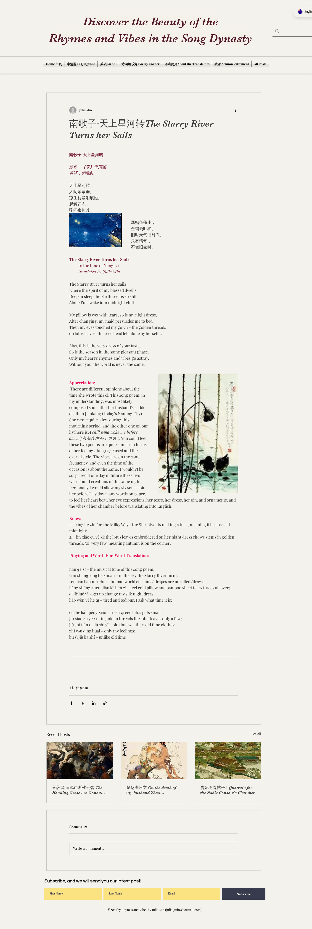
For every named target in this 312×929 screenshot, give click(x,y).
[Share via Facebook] (71, 703)
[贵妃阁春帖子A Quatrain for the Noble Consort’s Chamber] (228, 760)
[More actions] (235, 110)
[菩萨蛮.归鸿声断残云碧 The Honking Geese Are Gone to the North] (80, 760)
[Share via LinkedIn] (94, 703)
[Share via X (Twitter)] (82, 703)
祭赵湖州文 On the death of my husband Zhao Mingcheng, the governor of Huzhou (151, 790)
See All (256, 734)
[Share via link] (105, 703)
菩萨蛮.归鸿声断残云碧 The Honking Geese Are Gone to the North (77, 790)
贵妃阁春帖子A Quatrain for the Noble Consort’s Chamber (227, 790)
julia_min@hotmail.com (183, 910)
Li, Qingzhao (79, 687)
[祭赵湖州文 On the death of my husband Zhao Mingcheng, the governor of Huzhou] (154, 760)
